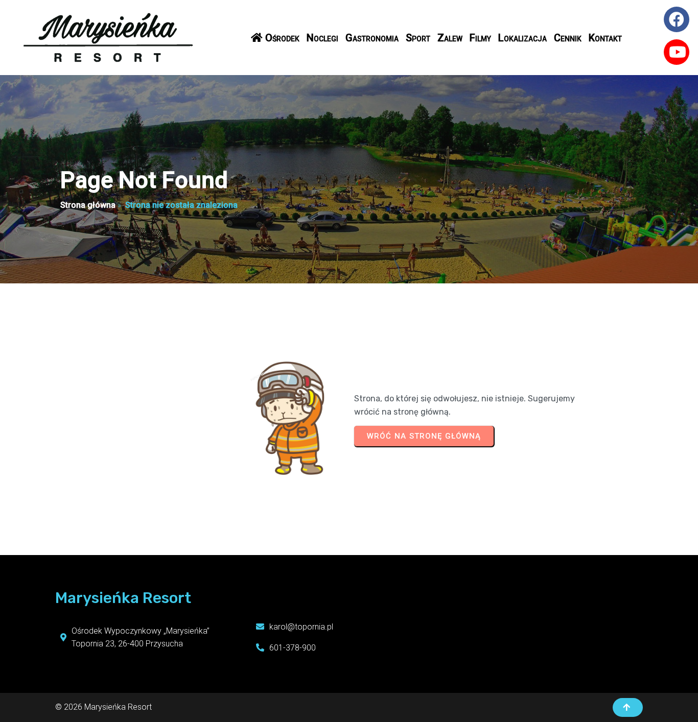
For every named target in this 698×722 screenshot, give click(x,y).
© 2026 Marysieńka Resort (103, 707)
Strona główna (87, 205)
